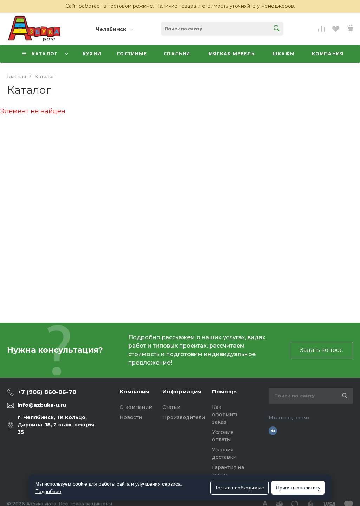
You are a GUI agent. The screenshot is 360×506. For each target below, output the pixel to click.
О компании (136, 407)
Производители (183, 417)
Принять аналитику (298, 488)
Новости (131, 417)
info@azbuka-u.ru (42, 405)
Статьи (171, 407)
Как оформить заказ (225, 414)
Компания (134, 391)
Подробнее (48, 491)
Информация (181, 391)
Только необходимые (239, 488)
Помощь (224, 391)
